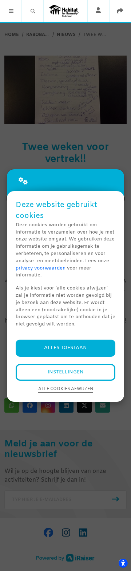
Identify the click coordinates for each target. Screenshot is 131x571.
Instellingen (66, 372)
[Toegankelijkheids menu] (123, 563)
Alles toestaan (65, 348)
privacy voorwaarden (41, 268)
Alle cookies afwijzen (65, 389)
